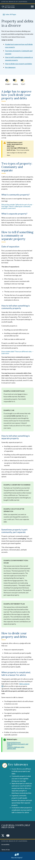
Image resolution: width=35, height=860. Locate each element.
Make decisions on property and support (17, 744)
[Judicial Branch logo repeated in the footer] (17, 841)
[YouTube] (7, 835)
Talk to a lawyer (24, 684)
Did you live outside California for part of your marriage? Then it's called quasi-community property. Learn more (16, 206)
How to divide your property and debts (18, 64)
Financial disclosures (14, 742)
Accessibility (5, 844)
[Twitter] (2, 835)
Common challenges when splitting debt (15, 748)
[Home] (15, 6)
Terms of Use (5, 849)
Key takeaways (10, 67)
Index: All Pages (10, 14)
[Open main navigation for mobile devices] (32, 6)
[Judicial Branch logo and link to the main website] (17, 1)
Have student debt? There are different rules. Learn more (16, 352)
